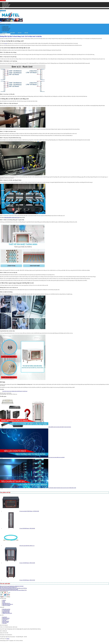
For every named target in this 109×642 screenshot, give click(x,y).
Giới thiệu (12, 32)
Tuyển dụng (4, 623)
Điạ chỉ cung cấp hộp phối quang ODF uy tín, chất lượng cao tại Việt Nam (13, 588)
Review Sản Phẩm (5, 621)
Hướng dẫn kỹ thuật (5, 612)
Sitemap (7, 638)
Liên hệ (26, 32)
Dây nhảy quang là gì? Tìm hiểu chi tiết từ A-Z (8, 587)
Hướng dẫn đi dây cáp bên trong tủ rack (11, 217)
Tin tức (3, 8)
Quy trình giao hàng (5, 611)
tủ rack (5, 43)
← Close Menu (2, 0)
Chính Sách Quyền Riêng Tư (7, 604)
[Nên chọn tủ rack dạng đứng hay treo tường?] (24, 457)
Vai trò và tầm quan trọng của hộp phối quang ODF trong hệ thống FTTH (13, 590)
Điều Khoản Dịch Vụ (6, 603)
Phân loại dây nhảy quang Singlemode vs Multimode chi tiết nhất (11, 586)
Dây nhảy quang (5, 3)
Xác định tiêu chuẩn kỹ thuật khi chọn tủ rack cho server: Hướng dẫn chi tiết (62, 487)
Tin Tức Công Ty (5, 619)
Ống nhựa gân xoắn (5, 5)
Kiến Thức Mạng (5, 622)
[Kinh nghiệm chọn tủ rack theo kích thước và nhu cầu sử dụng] (24, 426)
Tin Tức (3, 602)
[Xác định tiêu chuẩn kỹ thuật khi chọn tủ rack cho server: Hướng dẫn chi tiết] (24, 487)
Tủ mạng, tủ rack (5, 2)
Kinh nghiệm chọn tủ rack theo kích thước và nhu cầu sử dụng (59, 426)
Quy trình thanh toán (6, 610)
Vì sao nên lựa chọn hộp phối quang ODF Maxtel (9, 589)
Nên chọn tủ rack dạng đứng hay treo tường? (56, 457)
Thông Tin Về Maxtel (6, 605)
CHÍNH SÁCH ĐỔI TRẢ (7, 613)
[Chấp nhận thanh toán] (5, 597)
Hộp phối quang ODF (6, 4)
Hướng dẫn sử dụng (5, 618)
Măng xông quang (5, 6)
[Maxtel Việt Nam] (11, 17)
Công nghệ (4, 620)
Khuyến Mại (4, 617)
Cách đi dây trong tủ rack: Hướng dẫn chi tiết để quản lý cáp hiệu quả (14, 391)
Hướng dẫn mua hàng (6, 609)
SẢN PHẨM (4, 32)
